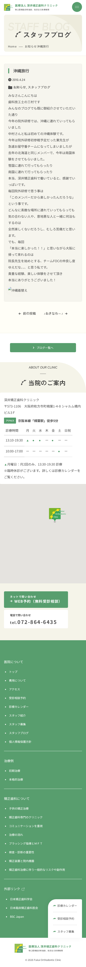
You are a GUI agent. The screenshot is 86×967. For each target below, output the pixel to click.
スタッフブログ (39, 87)
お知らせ (19, 87)
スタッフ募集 (65, 931)
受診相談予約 (65, 918)
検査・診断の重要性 (21, 852)
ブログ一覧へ (45, 348)
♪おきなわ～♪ (53, 313)
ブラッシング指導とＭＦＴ (26, 843)
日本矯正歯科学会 (21, 899)
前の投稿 (29, 313)
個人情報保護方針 (20, 742)
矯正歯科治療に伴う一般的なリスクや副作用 (37, 870)
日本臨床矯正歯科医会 (24, 908)
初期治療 (14, 771)
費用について (17, 680)
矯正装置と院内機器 (21, 861)
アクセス (14, 689)
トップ (13, 672)
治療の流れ (16, 835)
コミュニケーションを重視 (26, 826)
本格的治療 (16, 779)
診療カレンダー (67, 906)
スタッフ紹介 (17, 715)
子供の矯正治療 (19, 808)
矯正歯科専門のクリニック (26, 817)
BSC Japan (17, 917)
